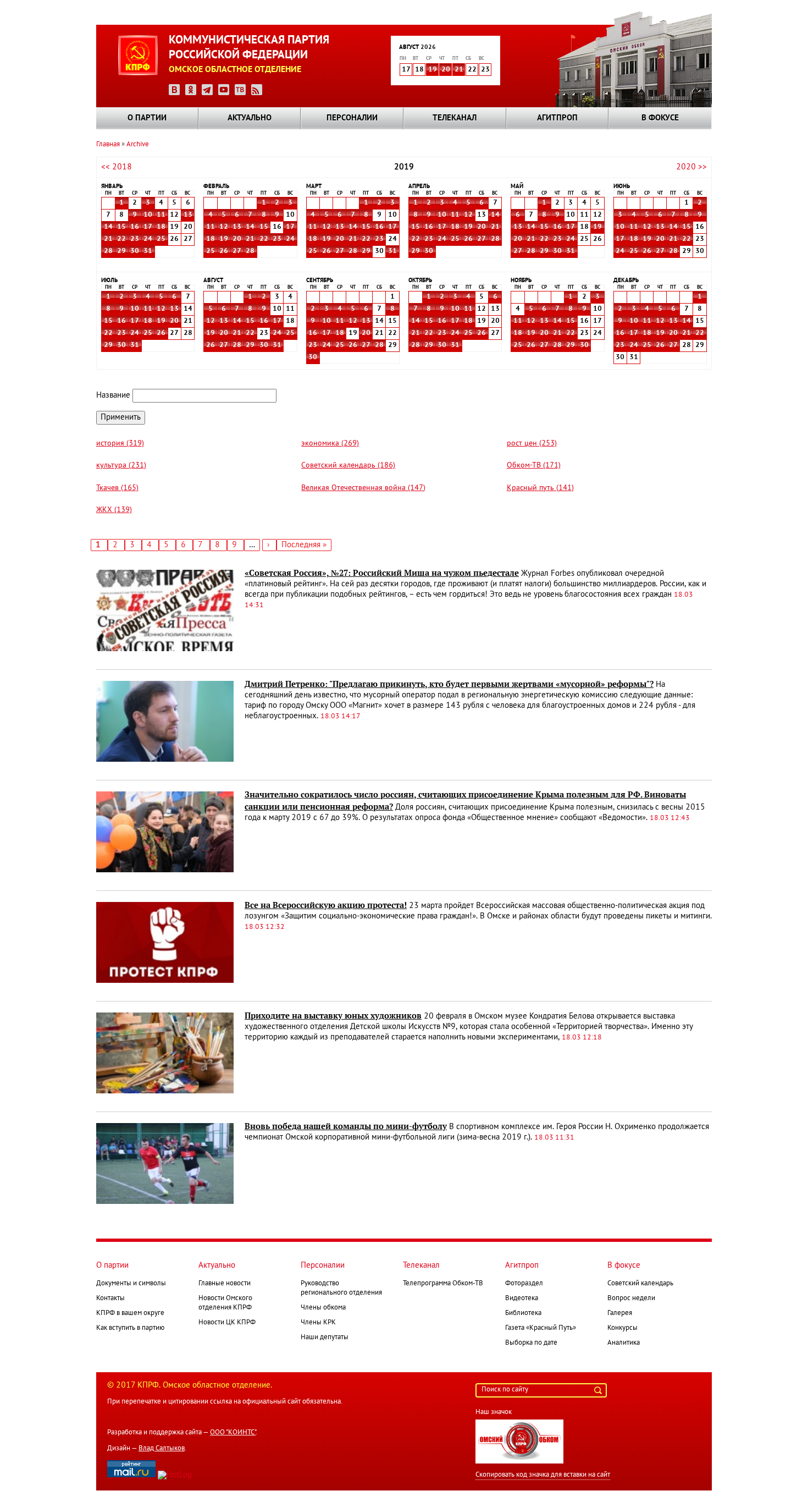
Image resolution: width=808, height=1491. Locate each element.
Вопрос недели (631, 1298)
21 (459, 70)
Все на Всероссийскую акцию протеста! (326, 905)
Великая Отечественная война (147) (363, 488)
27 (237, 251)
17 (147, 227)
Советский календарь (640, 1283)
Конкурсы (622, 1328)
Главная (108, 144)
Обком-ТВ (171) (534, 465)
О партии (147, 118)
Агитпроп (557, 118)
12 (223, 227)
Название (113, 395)
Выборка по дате (531, 1343)
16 (134, 227)
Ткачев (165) (117, 488)
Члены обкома (323, 1308)
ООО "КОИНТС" (233, 1432)
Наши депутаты (324, 1337)
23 (134, 239)
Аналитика (623, 1343)
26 (223, 251)
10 (147, 215)
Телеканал (455, 118)
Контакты (110, 1298)
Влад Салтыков (162, 1448)
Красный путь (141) (540, 488)
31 (147, 251)
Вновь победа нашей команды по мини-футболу (346, 1126)
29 (121, 251)
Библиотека (523, 1313)
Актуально (250, 118)
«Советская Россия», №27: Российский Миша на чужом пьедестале (382, 573)
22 (121, 239)
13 (188, 215)
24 (147, 239)
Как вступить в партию (130, 1328)
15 (121, 227)
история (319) (120, 443)
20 (445, 70)
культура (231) (121, 465)
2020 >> (691, 167)
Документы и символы (131, 1283)
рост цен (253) (532, 443)
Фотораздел (524, 1283)
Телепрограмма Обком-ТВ (443, 1283)
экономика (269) (330, 443)
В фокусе (660, 118)
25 (161, 239)
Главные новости (224, 1283)
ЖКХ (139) (114, 510)
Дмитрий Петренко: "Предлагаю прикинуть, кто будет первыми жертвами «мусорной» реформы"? (449, 684)
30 (134, 251)
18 (161, 227)
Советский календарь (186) (348, 465)
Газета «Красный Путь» (540, 1328)
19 (432, 70)
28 (108, 251)
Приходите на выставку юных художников (333, 1015)
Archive (137, 144)
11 (161, 215)
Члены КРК (318, 1322)
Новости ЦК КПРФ (227, 1322)
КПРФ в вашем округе (130, 1313)
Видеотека (521, 1298)
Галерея (619, 1313)
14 (108, 227)
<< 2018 (116, 167)
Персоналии (352, 118)
